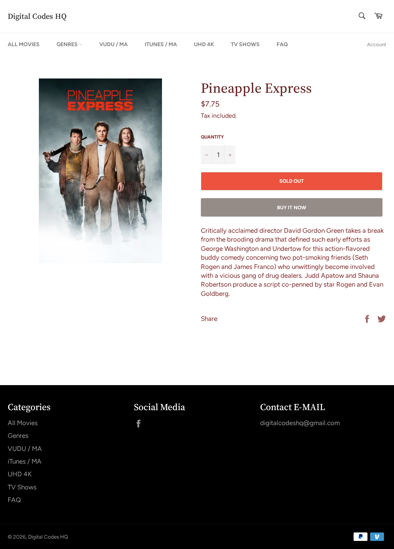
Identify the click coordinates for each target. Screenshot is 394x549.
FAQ (282, 44)
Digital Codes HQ (37, 16)
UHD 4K (204, 44)
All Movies (24, 44)
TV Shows (245, 44)
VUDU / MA (113, 44)
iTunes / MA (161, 44)
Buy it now (291, 207)
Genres (68, 44)
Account (376, 44)
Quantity (212, 137)
